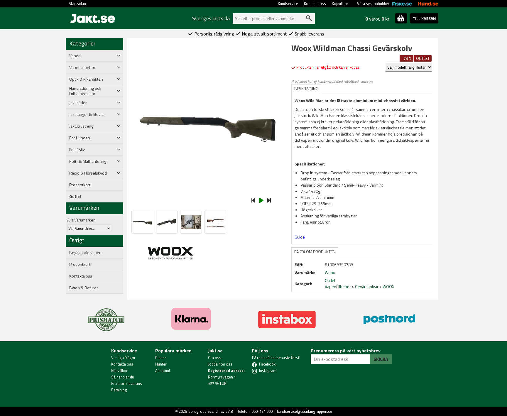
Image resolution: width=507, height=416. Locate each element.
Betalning (119, 390)
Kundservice (288, 3)
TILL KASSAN (424, 18)
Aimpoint (162, 370)
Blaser (160, 358)
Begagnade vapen (85, 253)
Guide (300, 237)
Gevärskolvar (366, 286)
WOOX (388, 286)
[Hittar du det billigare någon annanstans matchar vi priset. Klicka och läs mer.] (106, 316)
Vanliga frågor (123, 358)
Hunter (161, 364)
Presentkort (79, 184)
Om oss (214, 358)
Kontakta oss (315, 3)
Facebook (267, 364)
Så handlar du (122, 377)
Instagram (267, 370)
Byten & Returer (83, 288)
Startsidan (77, 3)
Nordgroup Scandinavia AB (210, 411)
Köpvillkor (340, 3)
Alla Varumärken (81, 220)
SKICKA (381, 359)
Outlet (75, 196)
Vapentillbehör (338, 286)
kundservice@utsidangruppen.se (304, 411)
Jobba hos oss (220, 364)
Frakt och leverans (126, 383)
